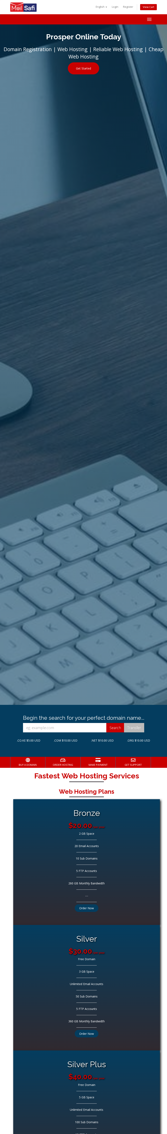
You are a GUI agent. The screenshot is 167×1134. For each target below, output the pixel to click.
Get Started (83, 68)
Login (115, 7)
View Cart (148, 7)
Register (128, 7)
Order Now (86, 908)
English (100, 7)
